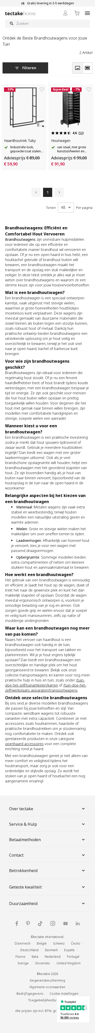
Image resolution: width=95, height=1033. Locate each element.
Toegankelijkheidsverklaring (49, 1000)
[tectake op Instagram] (52, 923)
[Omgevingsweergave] (87, 67)
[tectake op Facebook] (16, 923)
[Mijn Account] (65, 13)
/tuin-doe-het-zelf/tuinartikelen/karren (45, 683)
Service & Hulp (23, 824)
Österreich (22, 943)
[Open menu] (87, 13)
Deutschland (29, 950)
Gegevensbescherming (47, 980)
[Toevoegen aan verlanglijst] (42, 89)
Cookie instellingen (64, 993)
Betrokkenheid (23, 870)
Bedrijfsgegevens (29, 993)
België (42, 943)
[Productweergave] (77, 67)
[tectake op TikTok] (40, 923)
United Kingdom (68, 963)
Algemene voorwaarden (47, 987)
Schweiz (59, 943)
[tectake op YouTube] (65, 923)
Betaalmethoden (25, 839)
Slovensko (42, 963)
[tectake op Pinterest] (28, 923)
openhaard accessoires (24, 743)
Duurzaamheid (23, 903)
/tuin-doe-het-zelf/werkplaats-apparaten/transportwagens (45, 688)
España (69, 950)
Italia (35, 956)
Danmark (51, 950)
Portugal (73, 956)
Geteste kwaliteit (25, 887)
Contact (16, 855)
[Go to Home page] (20, 13)
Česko (75, 943)
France (20, 956)
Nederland (53, 956)
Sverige (23, 963)
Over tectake (21, 808)
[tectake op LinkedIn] (78, 923)
